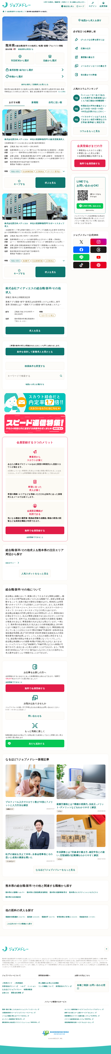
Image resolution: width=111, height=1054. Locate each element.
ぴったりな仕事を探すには (93, 39)
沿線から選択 (50, 60)
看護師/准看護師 (15, 917)
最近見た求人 (69, 6)
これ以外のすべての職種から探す (19, 923)
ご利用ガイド (65, 2)
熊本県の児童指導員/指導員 (37, 892)
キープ (81, 6)
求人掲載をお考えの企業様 (48, 983)
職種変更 (57, 2)
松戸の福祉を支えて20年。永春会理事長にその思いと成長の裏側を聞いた (29, 855)
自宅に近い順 (55, 102)
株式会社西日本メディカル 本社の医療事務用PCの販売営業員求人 (34, 139)
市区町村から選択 (20, 60)
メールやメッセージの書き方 (93, 66)
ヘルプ (22, 986)
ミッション (31, 986)
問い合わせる (35, 715)
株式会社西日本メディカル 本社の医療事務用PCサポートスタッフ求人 (34, 224)
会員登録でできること (35, 537)
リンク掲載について (46, 986)
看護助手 (48, 917)
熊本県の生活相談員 (13, 897)
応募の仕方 (86, 48)
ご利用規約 (18, 983)
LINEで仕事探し (49, 2)
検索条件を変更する (35, 365)
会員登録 (103, 6)
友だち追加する (37, 743)
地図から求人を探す (91, 20)
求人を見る (50, 182)
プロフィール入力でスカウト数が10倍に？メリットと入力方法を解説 (29, 803)
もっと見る (61, 91)
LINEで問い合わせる (91, 205)
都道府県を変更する (25, 49)
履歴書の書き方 (88, 57)
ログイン (93, 6)
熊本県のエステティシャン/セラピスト (83, 892)
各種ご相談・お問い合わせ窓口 (91, 986)
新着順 (35, 102)
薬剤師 (33, 917)
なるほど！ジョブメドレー (12, 989)
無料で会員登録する (35, 530)
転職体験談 (28, 989)
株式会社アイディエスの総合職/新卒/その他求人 (33, 290)
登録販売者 (87, 917)
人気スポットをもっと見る (34, 573)
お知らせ (5, 992)
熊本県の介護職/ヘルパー (15, 892)
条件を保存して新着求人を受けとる (34, 84)
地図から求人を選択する (35, 384)
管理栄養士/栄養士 (67, 917)
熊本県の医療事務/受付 (58, 892)
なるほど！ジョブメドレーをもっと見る (55, 869)
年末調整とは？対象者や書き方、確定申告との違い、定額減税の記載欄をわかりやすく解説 (81, 853)
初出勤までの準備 (89, 74)
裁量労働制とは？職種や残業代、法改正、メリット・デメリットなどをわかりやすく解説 (80, 805)
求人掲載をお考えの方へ (77, 2)
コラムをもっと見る (90, 131)
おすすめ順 (14, 102)
